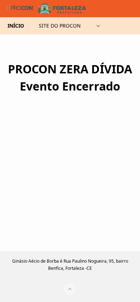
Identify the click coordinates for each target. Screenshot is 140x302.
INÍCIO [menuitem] (16, 25)
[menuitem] (98, 25)
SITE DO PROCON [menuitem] (60, 25)
